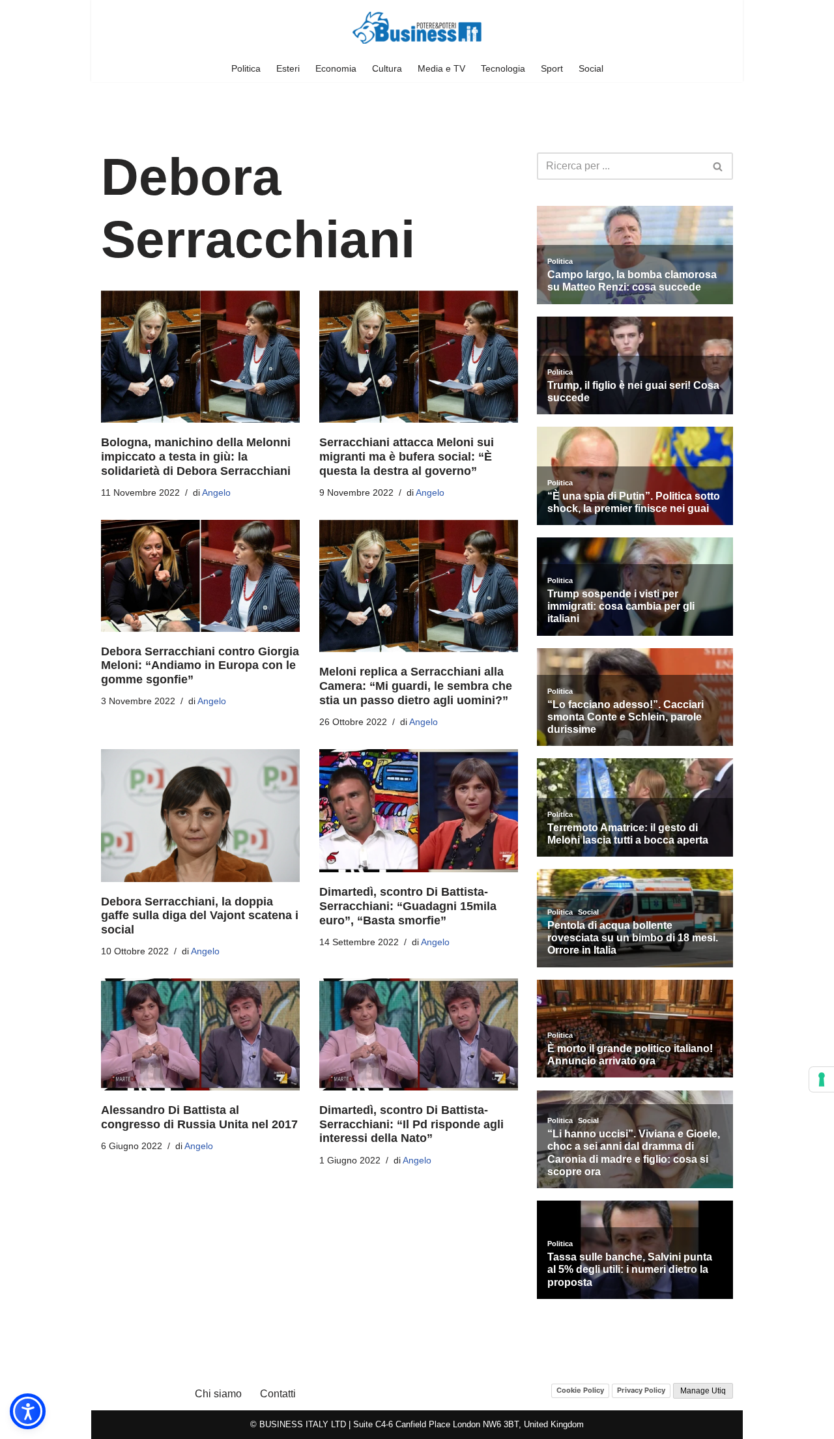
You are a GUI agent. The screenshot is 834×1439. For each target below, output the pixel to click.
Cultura (387, 68)
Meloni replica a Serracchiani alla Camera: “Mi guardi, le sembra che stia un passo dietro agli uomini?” (415, 685)
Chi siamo (218, 1393)
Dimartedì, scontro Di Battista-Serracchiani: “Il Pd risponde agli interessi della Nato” (411, 1124)
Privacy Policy (641, 1390)
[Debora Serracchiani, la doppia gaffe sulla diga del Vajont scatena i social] (200, 815)
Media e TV (441, 68)
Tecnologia (503, 68)
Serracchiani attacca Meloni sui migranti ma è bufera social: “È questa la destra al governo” (406, 456)
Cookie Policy (580, 1390)
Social (591, 68)
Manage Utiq (703, 1390)
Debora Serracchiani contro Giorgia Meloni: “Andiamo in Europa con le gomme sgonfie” (200, 665)
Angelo (216, 492)
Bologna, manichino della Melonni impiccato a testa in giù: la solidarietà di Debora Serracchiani (196, 456)
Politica (246, 68)
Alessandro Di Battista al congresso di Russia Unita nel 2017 (199, 1117)
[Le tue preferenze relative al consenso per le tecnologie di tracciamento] (821, 1079)
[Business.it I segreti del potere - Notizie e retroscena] (417, 28)
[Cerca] (718, 166)
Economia (335, 68)
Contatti (278, 1393)
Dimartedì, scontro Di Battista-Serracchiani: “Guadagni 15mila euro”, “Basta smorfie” (407, 905)
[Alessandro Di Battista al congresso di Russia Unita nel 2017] (200, 1034)
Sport (552, 68)
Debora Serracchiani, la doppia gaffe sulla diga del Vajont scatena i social (199, 915)
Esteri (288, 68)
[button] (27, 1411)
